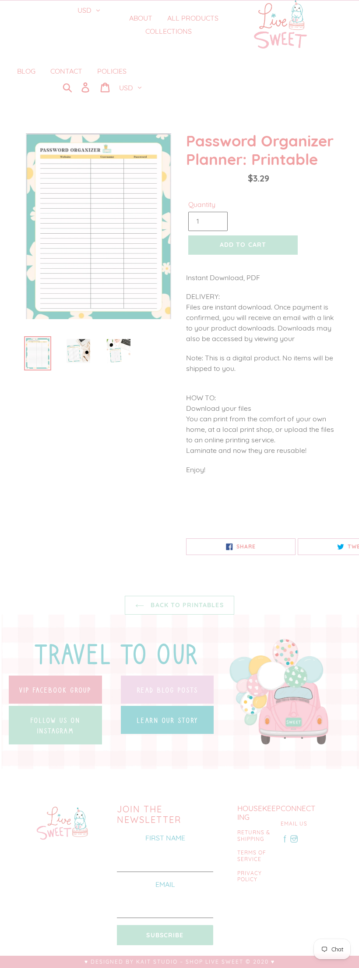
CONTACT (66, 71)
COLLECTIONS (169, 31)
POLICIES (112, 71)
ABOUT (140, 18)
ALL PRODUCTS (192, 18)
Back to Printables (185, 605)
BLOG (26, 71)
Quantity (201, 204)
